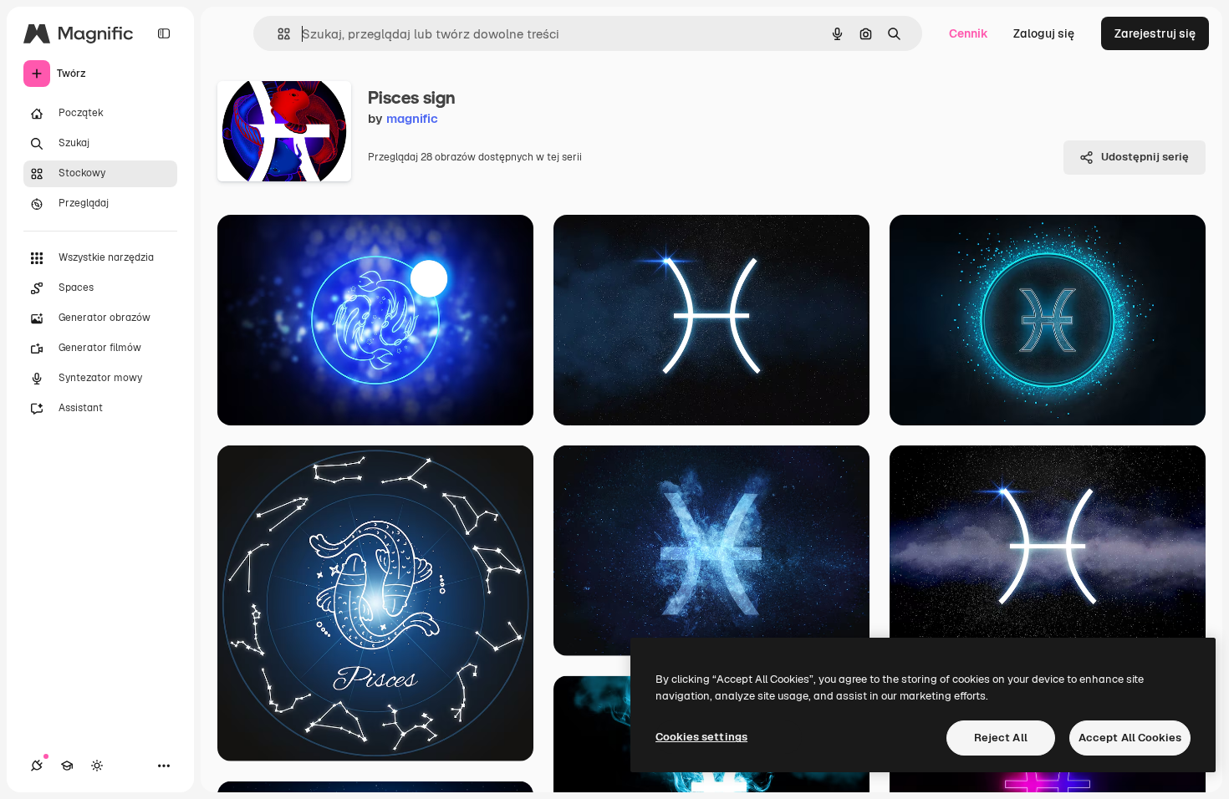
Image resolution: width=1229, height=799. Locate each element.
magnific (412, 118)
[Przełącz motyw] (97, 765)
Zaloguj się (1043, 33)
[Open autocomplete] (277, 34)
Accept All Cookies (1130, 737)
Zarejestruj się (1155, 33)
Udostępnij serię (1145, 157)
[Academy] (67, 765)
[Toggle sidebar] (163, 33)
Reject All (1001, 737)
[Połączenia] (36, 765)
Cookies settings (701, 737)
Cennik (968, 33)
